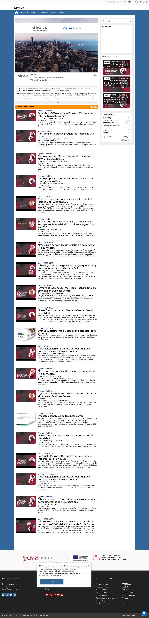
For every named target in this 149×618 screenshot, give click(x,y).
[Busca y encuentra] (137, 1)
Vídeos (53, 13)
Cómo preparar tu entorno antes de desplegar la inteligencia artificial (65, 180)
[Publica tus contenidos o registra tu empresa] (133, 1)
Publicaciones (125, 140)
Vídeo (40, 197)
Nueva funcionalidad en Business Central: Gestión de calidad (66, 312)
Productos (24, 13)
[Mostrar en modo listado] (92, 107)
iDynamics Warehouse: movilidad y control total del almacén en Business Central (67, 289)
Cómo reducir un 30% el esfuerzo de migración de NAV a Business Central (66, 157)
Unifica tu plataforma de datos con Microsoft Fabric (67, 330)
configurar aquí (44, 575)
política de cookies (67, 572)
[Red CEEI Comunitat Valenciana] (110, 560)
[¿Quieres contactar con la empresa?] (95, 75)
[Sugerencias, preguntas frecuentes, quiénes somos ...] (129, 1)
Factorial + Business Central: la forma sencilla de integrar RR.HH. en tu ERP (65, 457)
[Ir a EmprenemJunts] (115, 3)
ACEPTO (52, 582)
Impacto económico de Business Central (61, 415)
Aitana (19, 8)
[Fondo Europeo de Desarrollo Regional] (80, 561)
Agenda (41, 111)
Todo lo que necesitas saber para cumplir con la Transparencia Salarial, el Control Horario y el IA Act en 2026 (67, 224)
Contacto (61, 13)
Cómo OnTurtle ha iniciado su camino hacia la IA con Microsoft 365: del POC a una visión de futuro (66, 523)
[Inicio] (16, 12)
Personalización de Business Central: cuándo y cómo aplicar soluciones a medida (64, 350)
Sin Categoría (51, 474)
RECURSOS (48, 197)
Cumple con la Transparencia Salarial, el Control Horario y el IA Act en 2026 (65, 200)
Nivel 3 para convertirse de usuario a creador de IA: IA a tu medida (66, 246)
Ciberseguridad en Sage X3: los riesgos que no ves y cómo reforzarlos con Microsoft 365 (67, 267)
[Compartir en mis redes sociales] (130, 21)
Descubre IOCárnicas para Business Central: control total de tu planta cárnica (67, 114)
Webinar (49, 111)
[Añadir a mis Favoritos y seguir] (103, 21)
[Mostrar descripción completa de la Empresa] (56, 102)
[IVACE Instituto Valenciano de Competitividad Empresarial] (46, 561)
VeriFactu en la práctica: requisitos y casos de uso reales (66, 135)
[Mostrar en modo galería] (95, 107)
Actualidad (44, 13)
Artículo (51, 328)
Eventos (34, 13)
